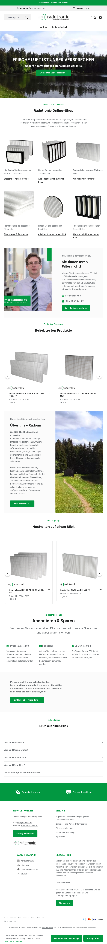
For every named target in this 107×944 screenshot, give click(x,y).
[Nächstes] (99, 376)
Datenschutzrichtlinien (74, 870)
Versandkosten (47, 928)
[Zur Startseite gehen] (53, 17)
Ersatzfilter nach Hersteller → (53, 73)
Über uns (25, 865)
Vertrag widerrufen (25, 833)
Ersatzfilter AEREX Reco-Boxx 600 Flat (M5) (76, 394)
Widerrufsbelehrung (64, 828)
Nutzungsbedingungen (66, 896)
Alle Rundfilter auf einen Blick (52, 234)
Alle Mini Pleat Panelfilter (84, 179)
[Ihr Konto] (95, 17)
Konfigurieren (93, 938)
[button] (53, 742)
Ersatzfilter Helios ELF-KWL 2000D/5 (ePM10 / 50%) (76, 591)
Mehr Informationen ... (15, 941)
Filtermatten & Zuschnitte (16, 234)
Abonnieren (64, 903)
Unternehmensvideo (29, 869)
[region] (53, 376)
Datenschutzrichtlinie (74, 893)
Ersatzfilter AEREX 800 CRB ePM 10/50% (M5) (26, 394)
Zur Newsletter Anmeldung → (27, 700)
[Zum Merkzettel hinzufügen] (48, 394)
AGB (57, 870)
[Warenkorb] (100, 17)
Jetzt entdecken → (22, 504)
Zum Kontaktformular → (76, 308)
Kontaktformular (27, 861)
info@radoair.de (24, 822)
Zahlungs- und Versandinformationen (71, 824)
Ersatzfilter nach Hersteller (16, 179)
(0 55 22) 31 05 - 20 (29, 825)
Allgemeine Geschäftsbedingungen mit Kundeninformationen (72, 818)
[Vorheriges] (7, 376)
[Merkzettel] (90, 17)
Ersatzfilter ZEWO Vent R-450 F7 (23, 590)
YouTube (25, 874)
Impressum (60, 837)
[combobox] (13, 17)
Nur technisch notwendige (66, 938)
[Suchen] (26, 17)
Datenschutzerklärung (65, 832)
